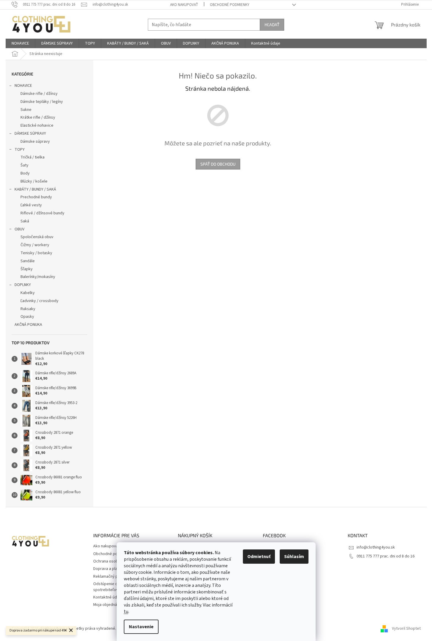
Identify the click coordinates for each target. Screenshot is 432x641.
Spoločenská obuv (36, 237)
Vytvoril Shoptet (406, 629)
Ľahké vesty (31, 205)
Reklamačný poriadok (112, 576)
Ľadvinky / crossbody (39, 301)
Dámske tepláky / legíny (41, 102)
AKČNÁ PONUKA (28, 325)
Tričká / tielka (32, 157)
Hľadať (272, 24)
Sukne (25, 110)
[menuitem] (20, 43)
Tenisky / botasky (36, 253)
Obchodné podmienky (229, 4)
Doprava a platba (108, 569)
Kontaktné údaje (107, 597)
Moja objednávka (108, 605)
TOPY (20, 150)
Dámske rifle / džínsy (39, 94)
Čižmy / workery (34, 245)
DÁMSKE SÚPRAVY (30, 133)
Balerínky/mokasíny (37, 277)
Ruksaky (27, 309)
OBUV (19, 229)
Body (25, 173)
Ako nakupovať (184, 4)
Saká (24, 221)
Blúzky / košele (34, 181)
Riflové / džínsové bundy (42, 213)
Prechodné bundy (36, 197)
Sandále (27, 261)
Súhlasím (294, 556)
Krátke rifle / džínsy (37, 117)
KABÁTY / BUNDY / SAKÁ (35, 189)
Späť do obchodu (217, 163)
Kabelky (27, 293)
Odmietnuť (258, 556)
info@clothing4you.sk (376, 547)
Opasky (27, 317)
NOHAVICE (23, 86)
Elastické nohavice (36, 125)
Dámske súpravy (35, 141)
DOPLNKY (23, 285)
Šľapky (26, 269)
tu (126, 611)
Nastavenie (141, 626)
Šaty (24, 165)
